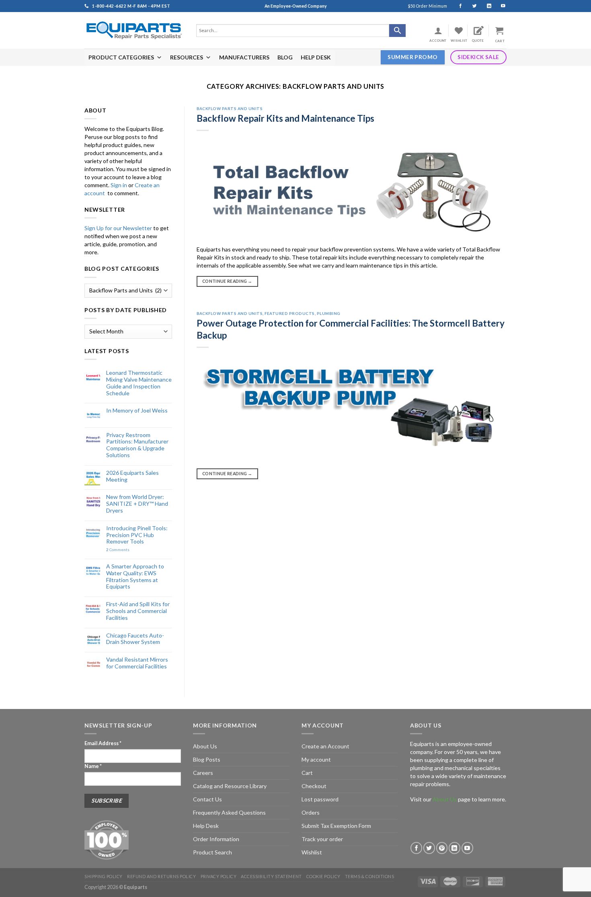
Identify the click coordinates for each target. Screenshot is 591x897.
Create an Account (325, 746)
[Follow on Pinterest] (442, 848)
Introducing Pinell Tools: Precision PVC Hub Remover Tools (137, 535)
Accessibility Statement (271, 876)
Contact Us (207, 799)
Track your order (322, 839)
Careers (203, 772)
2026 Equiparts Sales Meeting (132, 476)
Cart (307, 772)
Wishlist (312, 852)
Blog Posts (206, 759)
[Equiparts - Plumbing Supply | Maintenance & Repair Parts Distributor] (134, 30)
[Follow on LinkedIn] (485, 6)
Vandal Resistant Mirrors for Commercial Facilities (137, 663)
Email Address (102, 743)
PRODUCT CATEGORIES (121, 57)
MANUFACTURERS (244, 57)
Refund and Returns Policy (161, 876)
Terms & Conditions (369, 876)
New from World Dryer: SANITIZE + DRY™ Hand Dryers (137, 504)
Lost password (320, 799)
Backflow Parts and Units (230, 108)
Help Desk (206, 825)
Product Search (212, 852)
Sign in (119, 185)
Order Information (216, 839)
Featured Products (289, 313)
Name (93, 766)
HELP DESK (316, 57)
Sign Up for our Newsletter (118, 228)
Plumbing (329, 313)
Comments (117, 550)
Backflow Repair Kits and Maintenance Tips (285, 118)
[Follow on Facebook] (457, 6)
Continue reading (227, 281)
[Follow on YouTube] (499, 6)
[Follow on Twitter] (471, 6)
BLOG (285, 57)
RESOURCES (186, 57)
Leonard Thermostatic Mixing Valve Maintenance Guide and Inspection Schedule (139, 383)
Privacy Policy (219, 876)
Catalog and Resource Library (230, 786)
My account (316, 759)
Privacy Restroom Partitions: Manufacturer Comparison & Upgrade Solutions (137, 445)
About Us (205, 746)
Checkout (314, 786)
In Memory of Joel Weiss (137, 410)
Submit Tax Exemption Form (336, 825)
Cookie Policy (323, 876)
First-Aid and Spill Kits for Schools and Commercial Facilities (138, 611)
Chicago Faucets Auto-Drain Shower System (135, 639)
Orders (311, 812)
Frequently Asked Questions (229, 812)
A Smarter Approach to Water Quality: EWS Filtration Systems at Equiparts (135, 576)
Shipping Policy (103, 876)
